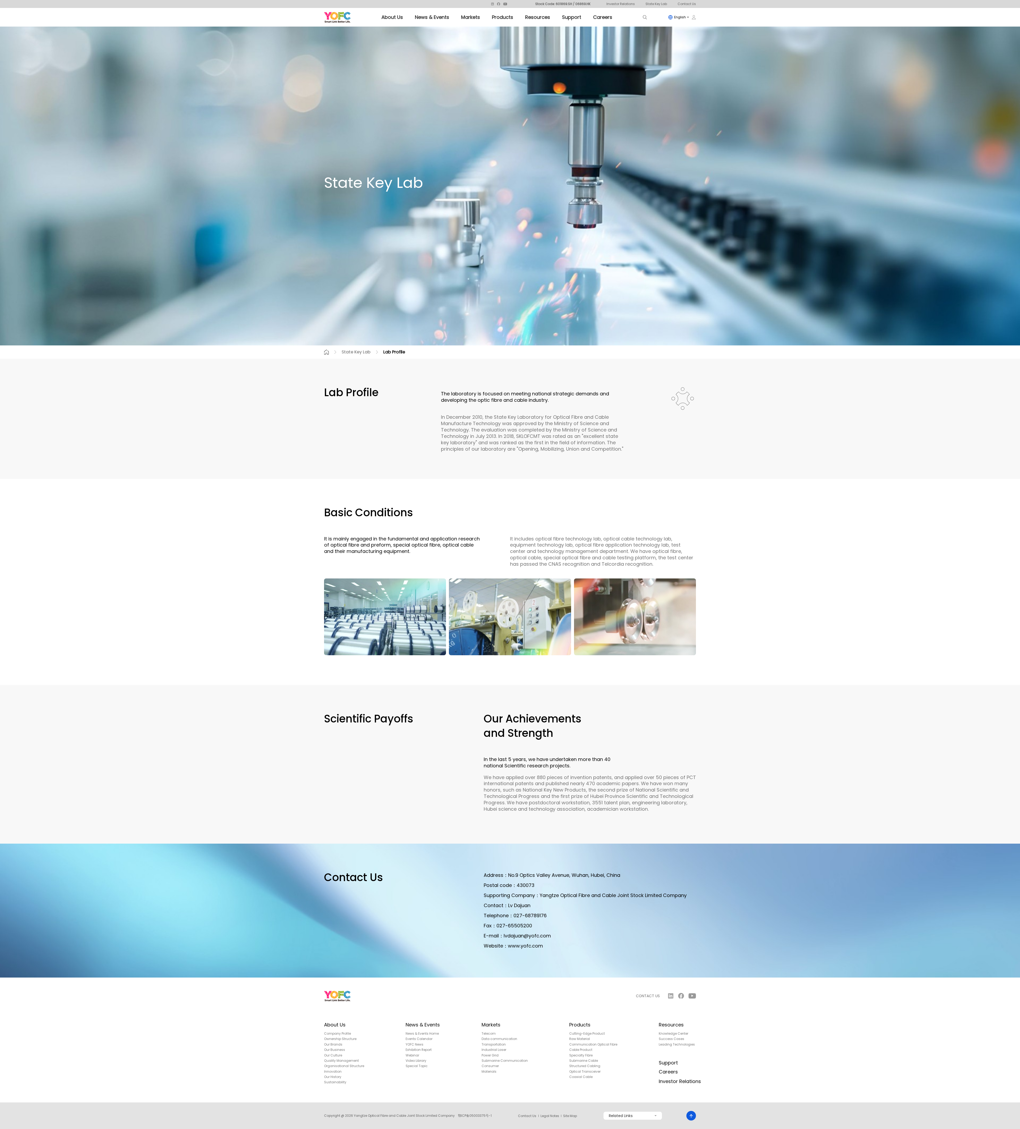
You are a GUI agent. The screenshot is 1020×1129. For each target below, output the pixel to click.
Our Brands (333, 1044)
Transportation (494, 1044)
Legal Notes (550, 1116)
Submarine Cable (583, 1060)
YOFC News (414, 1044)
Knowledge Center (673, 1033)
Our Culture (333, 1055)
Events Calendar (419, 1039)
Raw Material (579, 1039)
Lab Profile (394, 352)
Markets (470, 17)
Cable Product (580, 1049)
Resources (537, 17)
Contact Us (687, 4)
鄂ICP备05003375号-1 (475, 1115)
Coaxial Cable (581, 1077)
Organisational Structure (344, 1066)
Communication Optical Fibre (593, 1044)
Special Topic (417, 1066)
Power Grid (490, 1055)
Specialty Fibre (581, 1055)
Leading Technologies (677, 1044)
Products (502, 17)
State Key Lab (656, 4)
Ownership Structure (340, 1039)
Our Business (334, 1049)
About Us (392, 17)
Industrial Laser (494, 1049)
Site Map (570, 1116)
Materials (489, 1071)
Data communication (499, 1039)
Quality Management (341, 1060)
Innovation (333, 1071)
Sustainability (335, 1082)
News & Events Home (422, 1033)
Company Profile (337, 1033)
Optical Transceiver (585, 1071)
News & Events (432, 17)
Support (571, 17)
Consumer (490, 1066)
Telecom (489, 1033)
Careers (602, 17)
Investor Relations (620, 4)
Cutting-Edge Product (587, 1033)
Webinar (412, 1055)
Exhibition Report (419, 1049)
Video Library (416, 1060)
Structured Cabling (584, 1066)
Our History (332, 1077)
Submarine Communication (505, 1060)
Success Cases (671, 1039)
